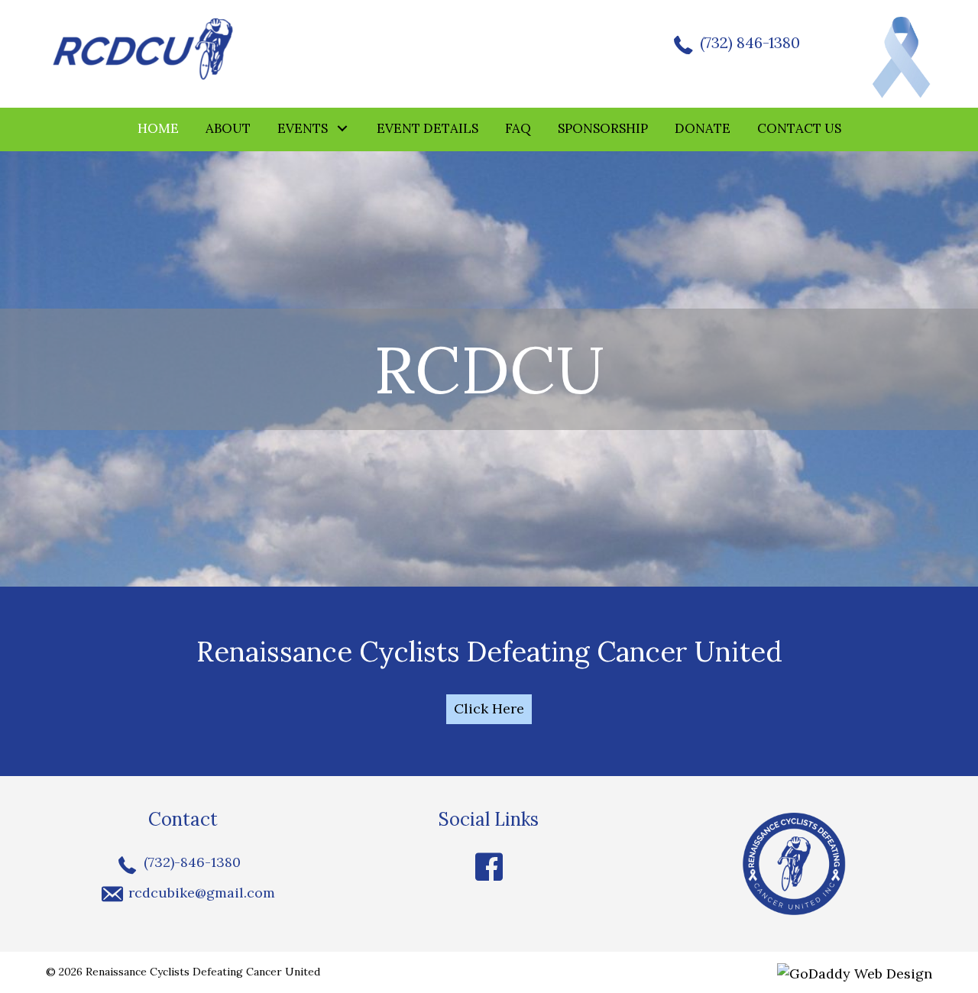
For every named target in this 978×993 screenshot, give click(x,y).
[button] (343, 129)
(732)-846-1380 (192, 862)
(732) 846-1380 (750, 42)
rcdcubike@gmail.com (201, 892)
